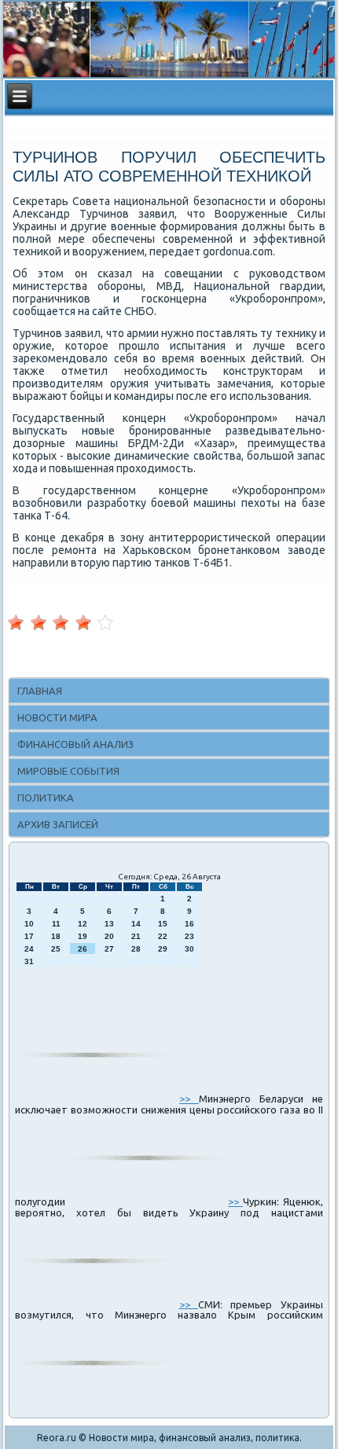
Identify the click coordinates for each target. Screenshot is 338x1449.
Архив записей (57, 824)
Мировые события (68, 770)
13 (109, 923)
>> (189, 1098)
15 (162, 923)
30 (189, 949)
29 (162, 949)
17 (29, 936)
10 (29, 923)
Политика (45, 797)
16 (189, 923)
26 (82, 949)
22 (162, 936)
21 (136, 936)
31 (29, 961)
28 (136, 949)
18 (56, 936)
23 (189, 936)
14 (136, 923)
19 (82, 936)
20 (109, 936)
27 (109, 949)
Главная (39, 690)
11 (56, 923)
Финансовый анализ (75, 744)
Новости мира (57, 717)
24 (29, 949)
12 (82, 923)
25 (56, 949)
